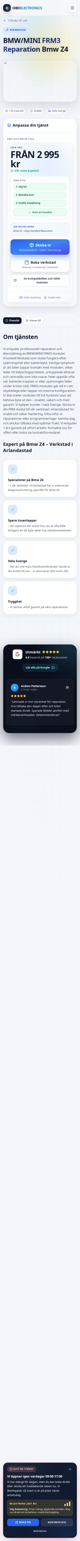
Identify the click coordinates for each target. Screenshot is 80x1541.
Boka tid (25, 1522)
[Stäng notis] (70, 1469)
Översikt (14, 320)
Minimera (40, 1531)
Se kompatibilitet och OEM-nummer (42, 280)
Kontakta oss (57, 1522)
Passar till (35, 320)
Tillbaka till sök (17, 20)
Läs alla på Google (38, 667)
